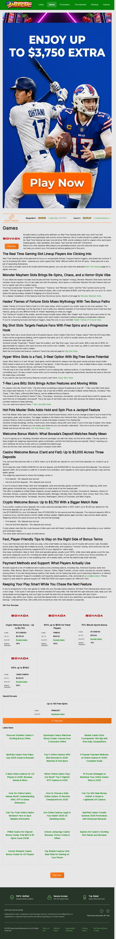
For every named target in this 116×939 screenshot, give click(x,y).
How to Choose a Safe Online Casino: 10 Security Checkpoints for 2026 (57, 796)
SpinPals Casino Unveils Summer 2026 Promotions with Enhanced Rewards (94, 815)
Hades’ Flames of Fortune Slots (87, 320)
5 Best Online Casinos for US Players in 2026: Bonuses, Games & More (20, 777)
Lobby (41, 4)
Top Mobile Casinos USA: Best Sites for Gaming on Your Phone (57, 854)
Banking (94, 4)
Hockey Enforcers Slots (90, 218)
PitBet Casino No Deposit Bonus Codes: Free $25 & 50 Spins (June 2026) (20, 835)
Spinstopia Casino (58, 714)
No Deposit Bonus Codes (100, 929)
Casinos (106, 4)
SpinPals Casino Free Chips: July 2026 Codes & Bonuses (20, 756)
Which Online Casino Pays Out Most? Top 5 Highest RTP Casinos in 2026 (57, 777)
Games (52, 4)
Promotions (65, 4)
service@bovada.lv (92, 576)
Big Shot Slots (71, 351)
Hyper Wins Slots (65, 378)
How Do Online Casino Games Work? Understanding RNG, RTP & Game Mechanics (20, 798)
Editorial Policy (57, 929)
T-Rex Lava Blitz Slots (41, 404)
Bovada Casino (21, 640)
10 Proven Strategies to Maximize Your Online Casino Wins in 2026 (94, 777)
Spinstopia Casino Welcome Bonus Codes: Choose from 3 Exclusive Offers (57, 738)
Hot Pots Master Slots (40, 428)
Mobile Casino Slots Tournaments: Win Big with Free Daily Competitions (94, 738)
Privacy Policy (85, 929)
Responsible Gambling (70, 929)
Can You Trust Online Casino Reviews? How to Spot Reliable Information (20, 815)
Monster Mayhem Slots (91, 296)
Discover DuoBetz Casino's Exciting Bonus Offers (20, 737)
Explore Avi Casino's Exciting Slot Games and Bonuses (94, 833)
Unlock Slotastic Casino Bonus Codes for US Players (20, 852)
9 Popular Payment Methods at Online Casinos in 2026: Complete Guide (94, 757)
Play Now (11, 246)
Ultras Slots (40, 218)
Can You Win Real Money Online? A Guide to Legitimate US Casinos (94, 796)
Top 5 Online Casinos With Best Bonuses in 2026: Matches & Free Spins (57, 757)
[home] (19, 8)
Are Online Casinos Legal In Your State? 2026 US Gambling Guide (57, 815)
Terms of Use (45, 929)
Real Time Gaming (93, 267)
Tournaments (80, 4)
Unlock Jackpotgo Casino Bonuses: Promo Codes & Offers (57, 835)
